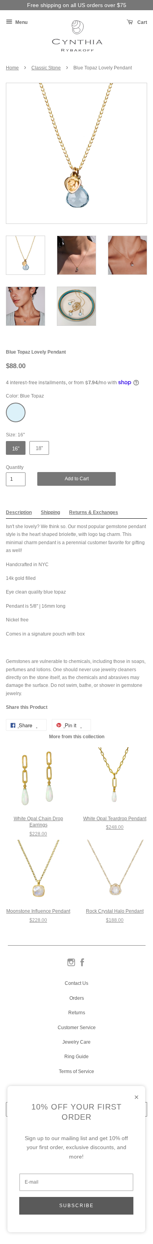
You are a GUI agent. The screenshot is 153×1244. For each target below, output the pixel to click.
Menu (20, 22)
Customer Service (77, 1027)
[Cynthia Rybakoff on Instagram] (71, 965)
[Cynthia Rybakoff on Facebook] (82, 965)
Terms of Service (76, 1071)
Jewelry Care (76, 1042)
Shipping (50, 512)
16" (16, 449)
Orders (76, 998)
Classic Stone (46, 68)
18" (39, 448)
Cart (141, 22)
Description (19, 512)
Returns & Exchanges (93, 512)
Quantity (15, 467)
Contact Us (76, 983)
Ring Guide (76, 1056)
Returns (76, 1012)
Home (12, 68)
